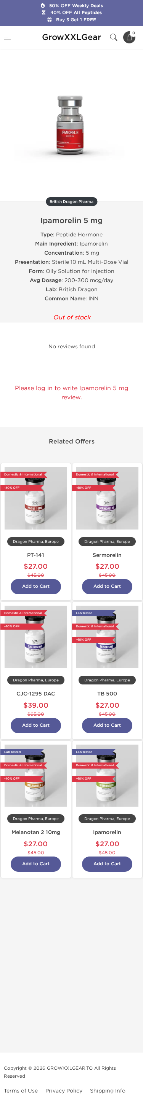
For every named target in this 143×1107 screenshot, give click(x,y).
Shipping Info (107, 1091)
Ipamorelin (107, 832)
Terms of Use (21, 1091)
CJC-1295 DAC (35, 694)
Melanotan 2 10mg (35, 832)
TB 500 (107, 694)
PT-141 (35, 555)
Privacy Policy (63, 1091)
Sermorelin (107, 555)
